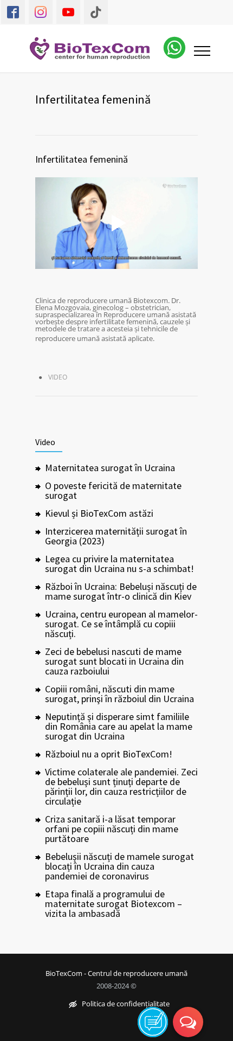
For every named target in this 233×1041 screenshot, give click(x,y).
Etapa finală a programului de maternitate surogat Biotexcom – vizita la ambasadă (113, 904)
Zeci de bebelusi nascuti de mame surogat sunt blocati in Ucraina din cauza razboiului (114, 661)
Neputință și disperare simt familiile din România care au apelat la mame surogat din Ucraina (118, 726)
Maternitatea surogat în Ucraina (110, 467)
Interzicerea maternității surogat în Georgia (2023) (116, 536)
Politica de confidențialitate (126, 1004)
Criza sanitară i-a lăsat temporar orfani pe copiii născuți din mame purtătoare (111, 829)
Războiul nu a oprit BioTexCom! (108, 754)
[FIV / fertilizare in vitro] (96, 48)
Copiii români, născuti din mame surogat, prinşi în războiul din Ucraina (119, 694)
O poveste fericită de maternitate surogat (113, 490)
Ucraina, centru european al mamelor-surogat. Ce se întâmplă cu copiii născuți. (121, 624)
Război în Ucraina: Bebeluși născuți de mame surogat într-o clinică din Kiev (121, 591)
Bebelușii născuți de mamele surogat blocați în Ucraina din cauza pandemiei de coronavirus (119, 866)
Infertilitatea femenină (81, 159)
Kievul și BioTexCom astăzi (99, 513)
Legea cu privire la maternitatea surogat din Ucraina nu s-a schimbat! (119, 563)
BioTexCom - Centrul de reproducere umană (116, 973)
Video (57, 377)
